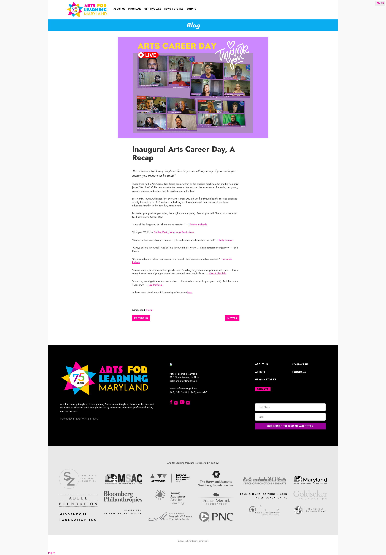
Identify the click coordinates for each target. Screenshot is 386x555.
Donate (191, 8)
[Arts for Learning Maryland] (86, 9)
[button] (290, 426)
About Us (119, 8)
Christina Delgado (198, 224)
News (149, 310)
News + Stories (174, 8)
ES (53, 553)
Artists (260, 372)
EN (50, 553)
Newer (232, 318)
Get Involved (152, 8)
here (189, 292)
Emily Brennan (226, 240)
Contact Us (300, 364)
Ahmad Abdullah (217, 273)
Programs (134, 8)
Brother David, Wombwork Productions (174, 232)
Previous (141, 318)
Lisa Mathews (155, 285)
